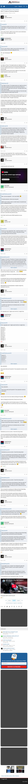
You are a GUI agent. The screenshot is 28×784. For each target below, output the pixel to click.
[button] (1, 6)
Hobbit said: (3, 126)
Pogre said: (3, 46)
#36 (26, 446)
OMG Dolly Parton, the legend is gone (10, 631)
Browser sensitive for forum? (9, 648)
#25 (26, 122)
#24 (26, 80)
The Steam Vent (5, 634)
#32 (26, 319)
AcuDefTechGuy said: (5, 194)
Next (18, 600)
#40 (26, 560)
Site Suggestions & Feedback (7, 650)
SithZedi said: (4, 83)
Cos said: (3, 24)
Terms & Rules (24, 781)
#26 (26, 151)
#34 (26, 381)
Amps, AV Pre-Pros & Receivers (8, 638)
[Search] (26, 6)
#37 (26, 474)
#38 (26, 505)
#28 (26, 190)
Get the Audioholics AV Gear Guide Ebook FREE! (14, 660)
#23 (26, 62)
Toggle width (4, 779)
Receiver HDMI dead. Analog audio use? (11, 635)
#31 (26, 295)
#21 (26, 21)
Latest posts (3, 628)
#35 (26, 415)
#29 (26, 225)
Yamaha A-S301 (6, 644)
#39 (26, 527)
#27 (26, 164)
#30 (26, 253)
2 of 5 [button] (14, 600)
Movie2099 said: (4, 257)
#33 (26, 349)
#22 (26, 43)
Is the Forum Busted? (7, 640)
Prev (10, 600)
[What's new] (24, 6)
